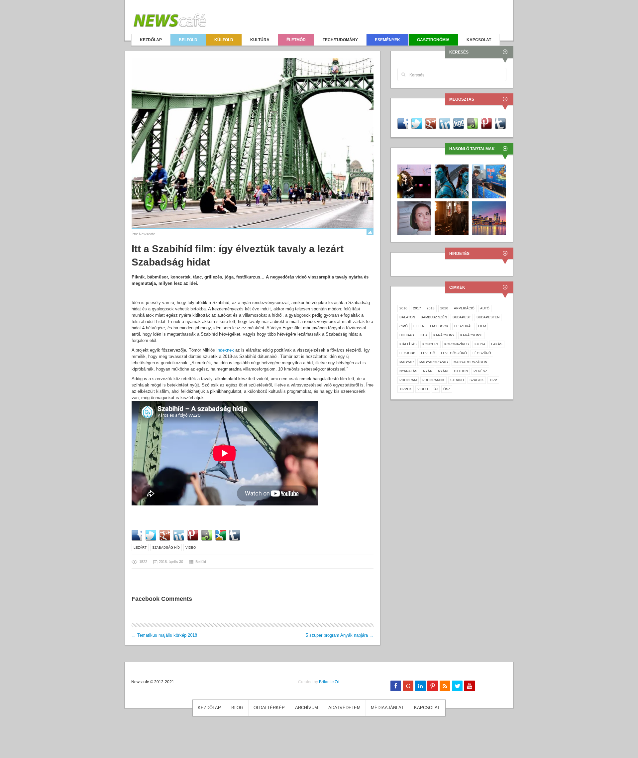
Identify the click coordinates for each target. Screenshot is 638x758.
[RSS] (445, 686)
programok (433, 380)
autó (484, 308)
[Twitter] (457, 686)
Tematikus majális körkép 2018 (164, 635)
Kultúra (259, 40)
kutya (480, 344)
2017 (417, 308)
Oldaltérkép (269, 707)
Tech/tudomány (340, 40)
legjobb (407, 353)
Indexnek (225, 350)
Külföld (223, 40)
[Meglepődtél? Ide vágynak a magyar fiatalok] (489, 217)
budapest (462, 317)
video (190, 547)
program (408, 380)
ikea (424, 335)
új (436, 389)
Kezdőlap (151, 40)
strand (457, 380)
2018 (431, 308)
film (482, 326)
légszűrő (482, 353)
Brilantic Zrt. (329, 682)
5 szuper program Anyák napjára (339, 635)
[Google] (408, 686)
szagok (477, 380)
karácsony (444, 335)
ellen (418, 326)
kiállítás (408, 344)
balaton (407, 317)
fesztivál (463, 326)
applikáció (464, 308)
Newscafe (147, 234)
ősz (446, 389)
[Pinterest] (432, 686)
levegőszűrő (454, 353)
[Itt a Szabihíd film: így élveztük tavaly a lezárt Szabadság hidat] (252, 143)
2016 (403, 308)
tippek (405, 389)
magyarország (433, 362)
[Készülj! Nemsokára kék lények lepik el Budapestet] (452, 180)
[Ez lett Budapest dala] (414, 180)
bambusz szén (434, 317)
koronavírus (456, 344)
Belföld (188, 40)
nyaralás (408, 371)
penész (480, 371)
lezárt (140, 547)
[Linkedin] (420, 686)
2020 (444, 308)
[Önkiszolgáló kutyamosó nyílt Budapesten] (489, 180)
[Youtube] (469, 686)
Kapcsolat (479, 40)
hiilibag (406, 335)
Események (387, 40)
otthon (461, 371)
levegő (428, 353)
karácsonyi (471, 335)
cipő (403, 326)
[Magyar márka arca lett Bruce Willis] (452, 217)
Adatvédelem (344, 707)
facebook (439, 326)
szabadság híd (166, 547)
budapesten (488, 317)
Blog (237, 707)
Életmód (296, 40)
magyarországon (470, 362)
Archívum (306, 707)
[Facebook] (395, 686)
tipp (493, 380)
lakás (496, 344)
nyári (443, 371)
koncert (430, 344)
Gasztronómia (433, 40)
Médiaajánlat (387, 707)
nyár (427, 371)
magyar (406, 362)
